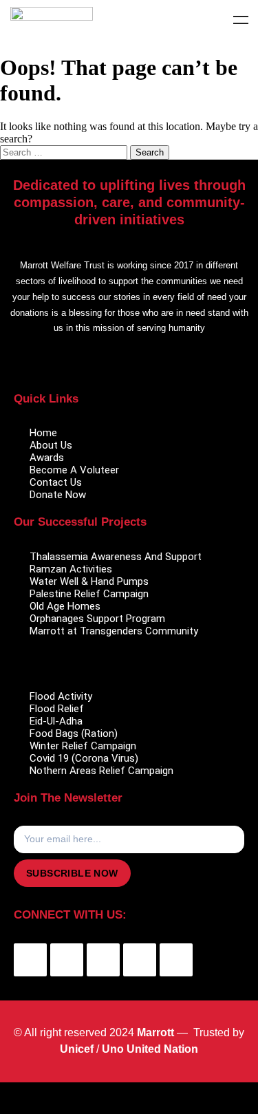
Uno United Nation (150, 1049)
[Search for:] (65, 152)
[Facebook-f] (30, 959)
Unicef (77, 1049)
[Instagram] (139, 959)
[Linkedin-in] (176, 959)
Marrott (155, 1032)
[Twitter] (66, 959)
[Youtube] (103, 959)
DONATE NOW (129, 1098)
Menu (241, 20)
